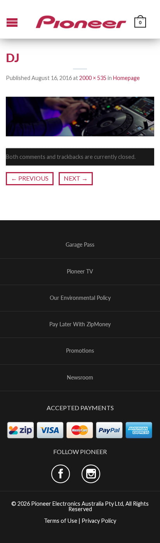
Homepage (126, 78)
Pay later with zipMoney (80, 324)
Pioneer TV (80, 271)
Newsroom (80, 377)
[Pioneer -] (81, 19)
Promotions (80, 351)
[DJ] (80, 115)
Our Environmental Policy (80, 298)
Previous (30, 178)
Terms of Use (60, 520)
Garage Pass (80, 245)
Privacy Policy (99, 520)
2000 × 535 (92, 78)
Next (76, 178)
